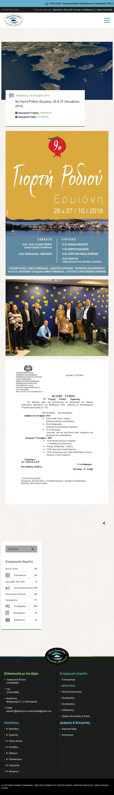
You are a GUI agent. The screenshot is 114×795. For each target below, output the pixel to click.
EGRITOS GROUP (64, 785)
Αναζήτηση (13, 549)
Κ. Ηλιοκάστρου (14, 759)
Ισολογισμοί (68, 735)
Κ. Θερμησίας (13, 765)
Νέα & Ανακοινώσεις (25, 588)
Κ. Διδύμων (12, 753)
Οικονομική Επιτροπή (21, 594)
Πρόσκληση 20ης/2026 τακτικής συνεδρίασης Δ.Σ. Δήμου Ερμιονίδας (83, 10)
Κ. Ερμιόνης (12, 735)
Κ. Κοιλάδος (12, 747)
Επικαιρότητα (25, 575)
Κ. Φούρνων (12, 771)
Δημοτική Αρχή (69, 729)
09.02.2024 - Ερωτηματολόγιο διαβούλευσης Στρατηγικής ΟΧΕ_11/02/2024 (69, 3)
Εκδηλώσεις (25, 620)
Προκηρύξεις (21, 600)
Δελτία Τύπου (21, 569)
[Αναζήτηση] (33, 549)
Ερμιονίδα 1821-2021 (21, 582)
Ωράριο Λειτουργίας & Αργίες (76, 716)
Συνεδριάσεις (25, 606)
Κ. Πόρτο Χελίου (14, 741)
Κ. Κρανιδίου (12, 729)
